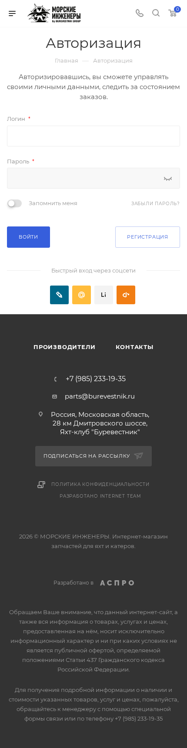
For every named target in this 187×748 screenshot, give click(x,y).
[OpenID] (126, 295)
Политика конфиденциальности (100, 484)
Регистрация (147, 237)
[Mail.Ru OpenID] (81, 295)
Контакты (135, 346)
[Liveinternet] (103, 295)
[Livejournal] (59, 295)
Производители (64, 346)
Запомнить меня (53, 202)
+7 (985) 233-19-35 (96, 379)
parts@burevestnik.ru (100, 396)
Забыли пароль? (155, 203)
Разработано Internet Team (100, 496)
